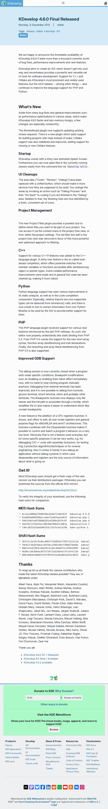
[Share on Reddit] (54, 785)
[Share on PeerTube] (71, 785)
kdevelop (49, 31)
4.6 (58, 31)
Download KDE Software (73, 755)
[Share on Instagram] (82, 785)
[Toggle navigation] (63, 3)
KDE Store (91, 745)
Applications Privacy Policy (72, 770)
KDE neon (9, 761)
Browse (54, 729)
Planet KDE (51, 753)
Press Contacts (53, 757)
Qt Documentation (33, 754)
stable (39, 31)
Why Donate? (64, 691)
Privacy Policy (72, 764)
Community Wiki (73, 745)
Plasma (8, 745)
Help (68, 749)
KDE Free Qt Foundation (92, 755)
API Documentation (33, 747)
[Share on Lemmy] (59, 785)
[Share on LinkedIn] (48, 785)
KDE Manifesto (93, 764)
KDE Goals (30, 759)
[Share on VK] (76, 785)
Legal (54, 805)
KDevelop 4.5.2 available (38, 662)
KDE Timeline (92, 760)
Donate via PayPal (72, 698)
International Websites (92, 770)
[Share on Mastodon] (31, 785)
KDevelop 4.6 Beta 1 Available (41, 658)
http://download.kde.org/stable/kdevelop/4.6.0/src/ (48, 490)
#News (23, 35)
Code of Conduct (74, 760)
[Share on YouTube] (65, 785)
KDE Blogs (51, 749)
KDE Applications (13, 749)
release (30, 31)
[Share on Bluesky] (37, 785)
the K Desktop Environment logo (37, 802)
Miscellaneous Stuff (52, 763)
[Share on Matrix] (26, 785)
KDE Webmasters (36, 798)
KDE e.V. (90, 749)
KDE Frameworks (13, 753)
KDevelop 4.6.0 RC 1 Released (41, 654)
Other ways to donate (54, 704)
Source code (32, 763)
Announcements (53, 745)
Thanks (49, 768)
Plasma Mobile (12, 757)
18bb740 (91, 798)
